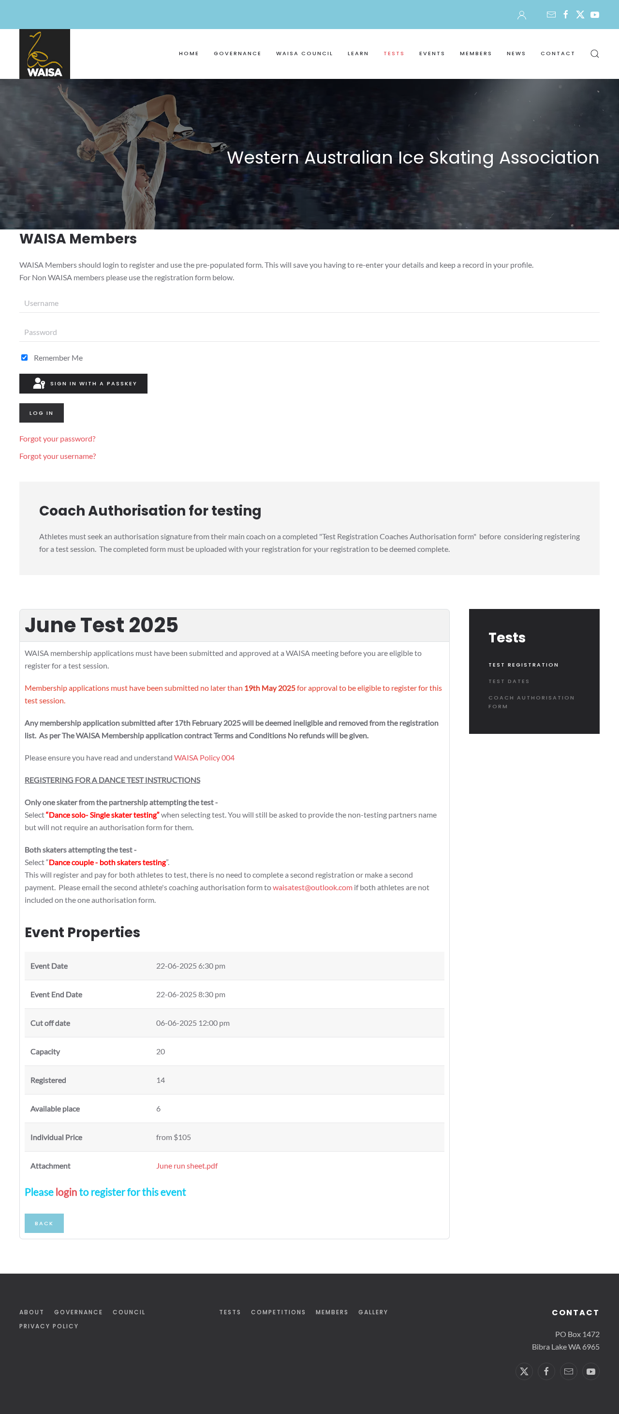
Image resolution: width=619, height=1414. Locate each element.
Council (129, 1312)
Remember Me (57, 357)
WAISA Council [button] (304, 53)
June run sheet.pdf (187, 1165)
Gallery (373, 1312)
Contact (558, 53)
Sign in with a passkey (92, 383)
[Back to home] (44, 54)
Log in (41, 413)
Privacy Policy (49, 1326)
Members (332, 1312)
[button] (595, 53)
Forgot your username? (57, 455)
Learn (358, 53)
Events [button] (432, 53)
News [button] (516, 53)
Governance (78, 1312)
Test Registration (523, 665)
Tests (230, 1312)
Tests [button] (394, 53)
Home (189, 53)
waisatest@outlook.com (313, 887)
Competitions (278, 1312)
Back (44, 1223)
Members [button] (476, 53)
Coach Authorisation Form (531, 702)
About (31, 1312)
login (66, 1192)
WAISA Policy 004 (204, 757)
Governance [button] (238, 53)
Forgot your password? (57, 438)
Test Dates (509, 681)
